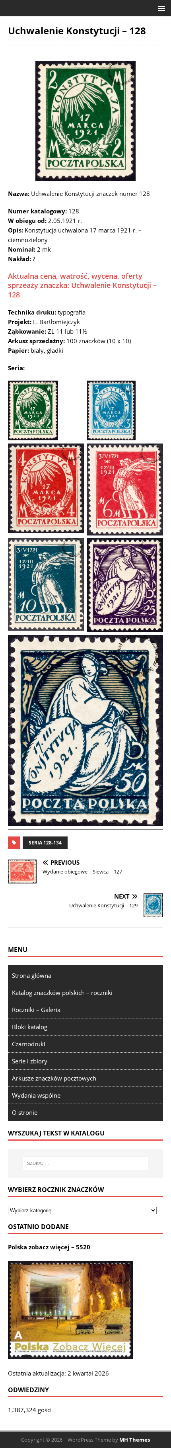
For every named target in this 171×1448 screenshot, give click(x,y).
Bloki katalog (29, 1027)
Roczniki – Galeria (36, 1010)
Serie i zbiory (29, 1061)
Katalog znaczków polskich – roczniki (62, 993)
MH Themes (134, 1439)
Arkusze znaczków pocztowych (54, 1078)
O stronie (24, 1112)
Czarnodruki (28, 1044)
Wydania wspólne (36, 1095)
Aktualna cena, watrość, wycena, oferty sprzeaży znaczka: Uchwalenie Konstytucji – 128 (82, 285)
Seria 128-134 (45, 842)
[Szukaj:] (85, 1163)
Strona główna (31, 975)
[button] (160, 8)
